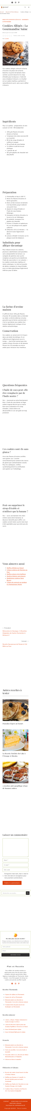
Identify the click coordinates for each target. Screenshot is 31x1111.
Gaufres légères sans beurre (16, 576)
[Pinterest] (19, 983)
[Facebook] (12, 2)
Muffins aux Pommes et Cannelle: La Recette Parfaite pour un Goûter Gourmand (15, 1079)
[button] (25, 7)
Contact (6, 1101)
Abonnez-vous (15, 954)
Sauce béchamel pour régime (13, 1029)
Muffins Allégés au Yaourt (15, 568)
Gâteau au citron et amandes (13, 1059)
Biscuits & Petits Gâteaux (12, 12)
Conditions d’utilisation (19, 1101)
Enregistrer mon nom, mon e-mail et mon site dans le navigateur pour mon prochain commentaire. (16, 876)
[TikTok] (19, 2)
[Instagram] (15, 2)
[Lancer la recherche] (28, 893)
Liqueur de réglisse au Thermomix (14, 994)
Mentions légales (15, 1103)
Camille (7, 38)
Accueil (2, 12)
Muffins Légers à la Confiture (16, 574)
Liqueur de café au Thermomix (13, 997)
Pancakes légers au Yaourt (13, 723)
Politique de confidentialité (15, 1105)
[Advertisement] (15, 103)
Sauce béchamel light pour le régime (15, 1032)
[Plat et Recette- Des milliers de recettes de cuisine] (5, 7)
